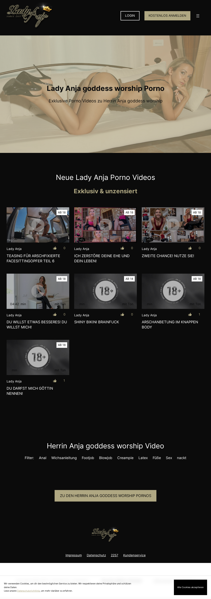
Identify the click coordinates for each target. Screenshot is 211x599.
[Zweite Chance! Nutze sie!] (173, 225)
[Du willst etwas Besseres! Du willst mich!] (38, 291)
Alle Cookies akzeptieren (190, 587)
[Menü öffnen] (197, 15)
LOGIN (130, 16)
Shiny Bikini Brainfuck (96, 322)
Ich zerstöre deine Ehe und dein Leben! (102, 258)
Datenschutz (96, 555)
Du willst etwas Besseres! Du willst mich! (37, 324)
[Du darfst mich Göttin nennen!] (38, 357)
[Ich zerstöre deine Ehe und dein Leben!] (105, 225)
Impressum (74, 555)
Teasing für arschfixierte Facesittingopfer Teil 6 (33, 258)
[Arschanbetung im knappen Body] (173, 291)
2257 (114, 555)
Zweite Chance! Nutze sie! (168, 256)
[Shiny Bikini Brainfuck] (105, 291)
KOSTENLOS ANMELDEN (167, 16)
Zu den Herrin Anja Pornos (105, 496)
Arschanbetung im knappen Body (170, 324)
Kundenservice (134, 555)
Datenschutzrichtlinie (28, 590)
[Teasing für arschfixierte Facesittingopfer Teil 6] (38, 225)
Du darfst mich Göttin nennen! (30, 391)
